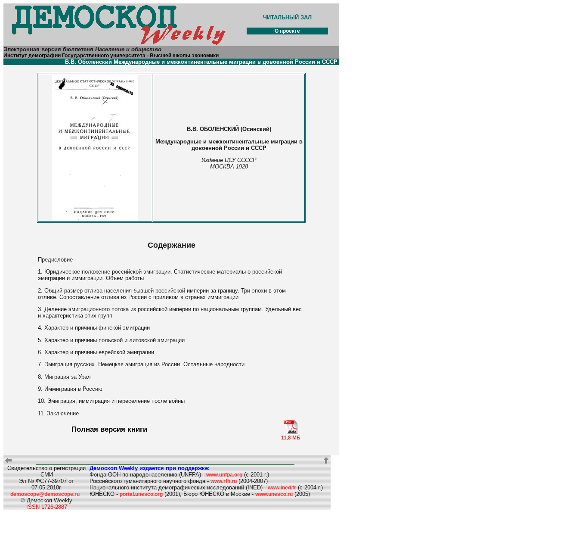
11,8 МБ (290, 438)
